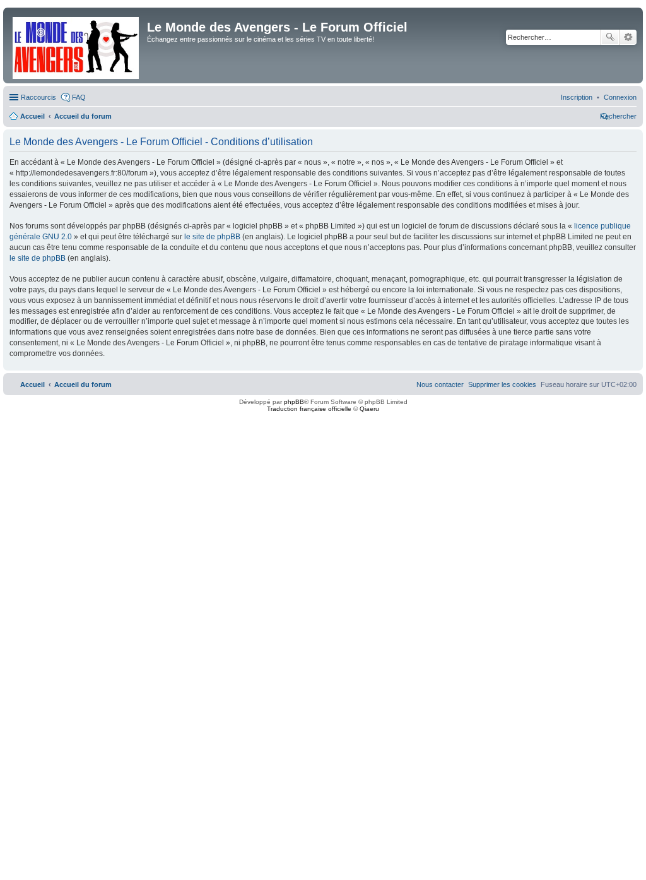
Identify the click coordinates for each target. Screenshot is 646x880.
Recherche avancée (628, 37)
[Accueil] (76, 45)
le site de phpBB (212, 236)
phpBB (294, 401)
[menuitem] (620, 97)
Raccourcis (38, 97)
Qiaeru (369, 408)
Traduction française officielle (309, 408)
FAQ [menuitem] (79, 97)
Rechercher (610, 37)
